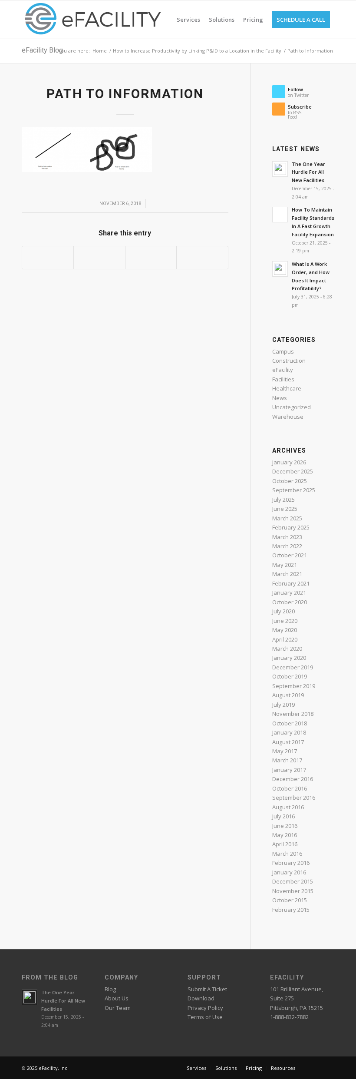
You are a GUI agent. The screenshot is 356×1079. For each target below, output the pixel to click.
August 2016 (288, 807)
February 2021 (291, 583)
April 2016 (284, 844)
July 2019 (283, 704)
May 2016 (284, 835)
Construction (289, 360)
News (279, 398)
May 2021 (284, 565)
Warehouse (287, 416)
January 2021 (289, 592)
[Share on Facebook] (47, 257)
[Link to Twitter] (327, 1067)
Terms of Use (205, 1017)
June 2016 (284, 826)
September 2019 (293, 686)
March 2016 (287, 853)
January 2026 (289, 462)
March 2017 (287, 760)
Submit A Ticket (207, 989)
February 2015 (291, 910)
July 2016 (283, 816)
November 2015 (292, 891)
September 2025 (293, 490)
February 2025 (291, 527)
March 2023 (287, 537)
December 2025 (292, 471)
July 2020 (283, 611)
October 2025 (289, 481)
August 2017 (288, 742)
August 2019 (288, 695)
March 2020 (287, 648)
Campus (283, 351)
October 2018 (289, 723)
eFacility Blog (42, 50)
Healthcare (286, 388)
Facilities (283, 379)
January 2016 (289, 872)
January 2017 (289, 770)
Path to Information (125, 93)
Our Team (118, 1008)
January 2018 (289, 732)
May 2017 (284, 751)
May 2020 (284, 630)
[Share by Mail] (202, 257)
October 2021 (289, 555)
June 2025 (284, 509)
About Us (117, 998)
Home (99, 50)
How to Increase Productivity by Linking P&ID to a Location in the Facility (197, 50)
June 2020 (284, 621)
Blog (110, 989)
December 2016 (292, 779)
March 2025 (287, 518)
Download (201, 998)
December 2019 (292, 667)
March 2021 (287, 574)
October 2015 (289, 900)
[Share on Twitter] (99, 257)
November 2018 (292, 714)
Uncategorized (291, 407)
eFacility (282, 370)
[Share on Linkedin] (150, 257)
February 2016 (291, 863)
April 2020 (284, 639)
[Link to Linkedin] (314, 1067)
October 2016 (289, 788)
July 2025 (283, 499)
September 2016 (293, 797)
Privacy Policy (205, 1008)
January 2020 (289, 658)
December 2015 (292, 881)
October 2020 (289, 602)
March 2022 (287, 546)
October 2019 (289, 676)
